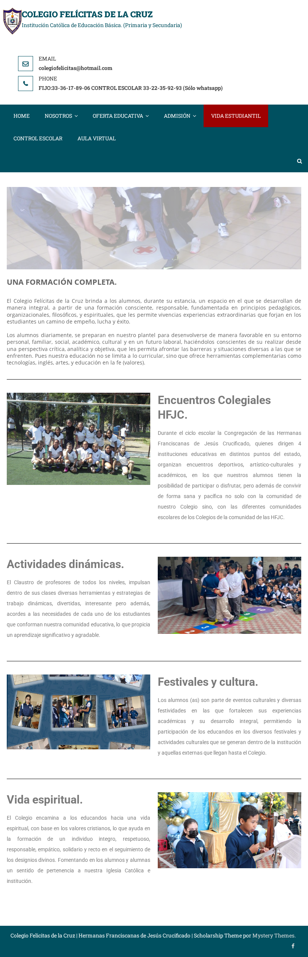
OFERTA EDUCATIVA (118, 115)
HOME (22, 115)
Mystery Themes (273, 935)
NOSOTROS (58, 115)
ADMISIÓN (177, 115)
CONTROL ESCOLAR (38, 138)
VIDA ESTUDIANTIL (236, 115)
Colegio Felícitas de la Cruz (87, 14)
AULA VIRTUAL (96, 138)
